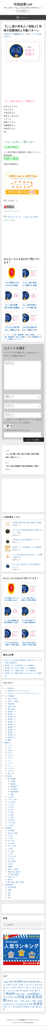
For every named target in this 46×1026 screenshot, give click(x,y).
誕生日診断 (14, 874)
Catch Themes (29, 1022)
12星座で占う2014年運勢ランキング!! (25, 539)
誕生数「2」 (12, 719)
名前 (7, 396)
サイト (8, 414)
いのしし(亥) (12, 799)
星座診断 (21, 334)
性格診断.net (23, 4)
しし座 (14, 334)
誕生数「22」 (12, 716)
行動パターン (12, 877)
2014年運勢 (12, 778)
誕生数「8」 (12, 734)
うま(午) (10, 807)
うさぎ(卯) (11, 802)
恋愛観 (10, 866)
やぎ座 (10, 864)
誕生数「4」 (12, 724)
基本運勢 (13, 786)
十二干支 (8, 997)
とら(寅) (10, 815)
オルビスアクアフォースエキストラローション (24, 693)
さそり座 (11, 851)
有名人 (10, 1000)
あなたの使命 (12, 698)
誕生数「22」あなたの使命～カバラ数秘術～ (21, 668)
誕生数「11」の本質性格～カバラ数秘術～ (27, 547)
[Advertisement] (22, 81)
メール (8, 405)
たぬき (10, 750)
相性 (31, 1004)
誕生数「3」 (12, 722)
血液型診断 (9, 884)
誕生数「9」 (12, 737)
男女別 (17, 1004)
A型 (9, 892)
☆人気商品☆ (9, 688)
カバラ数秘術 (9, 696)
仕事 (17, 994)
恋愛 (28, 996)
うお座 (10, 838)
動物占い (8, 742)
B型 (9, 895)
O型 (9, 897)
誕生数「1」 (12, 714)
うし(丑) (10, 804)
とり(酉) (10, 817)
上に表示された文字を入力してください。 (18, 430)
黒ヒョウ (11, 773)
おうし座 (11, 840)
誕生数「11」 (12, 711)
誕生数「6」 (12, 729)
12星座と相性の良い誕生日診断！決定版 (26, 522)
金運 (12, 794)
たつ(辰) (10, 812)
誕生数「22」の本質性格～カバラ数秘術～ (20, 665)
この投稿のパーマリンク (14, 339)
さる (9, 747)
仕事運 (12, 781)
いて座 (10, 835)
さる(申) (10, 809)
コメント (9, 363)
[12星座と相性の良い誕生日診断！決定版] (22, 195)
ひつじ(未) (11, 822)
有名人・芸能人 (13, 701)
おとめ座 (11, 843)
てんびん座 (12, 856)
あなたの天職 (12, 833)
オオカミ (11, 755)
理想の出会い (12, 706)
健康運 (12, 784)
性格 (21, 996)
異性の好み (12, 709)
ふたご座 (11, 859)
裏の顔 (10, 879)
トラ (9, 766)
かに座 (10, 848)
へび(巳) (10, 825)
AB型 (10, 890)
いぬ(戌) (10, 797)
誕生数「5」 (12, 727)
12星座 (5, 982)
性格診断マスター (19, 34)
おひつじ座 (12, 846)
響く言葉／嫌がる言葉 (16, 882)
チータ (10, 763)
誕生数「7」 (12, 732)
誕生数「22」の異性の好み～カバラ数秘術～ (21, 670)
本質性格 (11, 704)
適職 (9, 740)
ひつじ (10, 753)
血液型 (38, 1003)
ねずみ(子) (11, 820)
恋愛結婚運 (14, 791)
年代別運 (13, 789)
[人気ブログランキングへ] (9, 207)
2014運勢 (11, 830)
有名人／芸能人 (30, 334)
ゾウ (9, 760)
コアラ (10, 758)
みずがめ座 (12, 861)
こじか (10, 745)
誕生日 (21, 1006)
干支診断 (8, 776)
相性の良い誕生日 (14, 872)
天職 (15, 997)
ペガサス (11, 768)
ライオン (11, 771)
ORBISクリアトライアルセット (19, 691)
